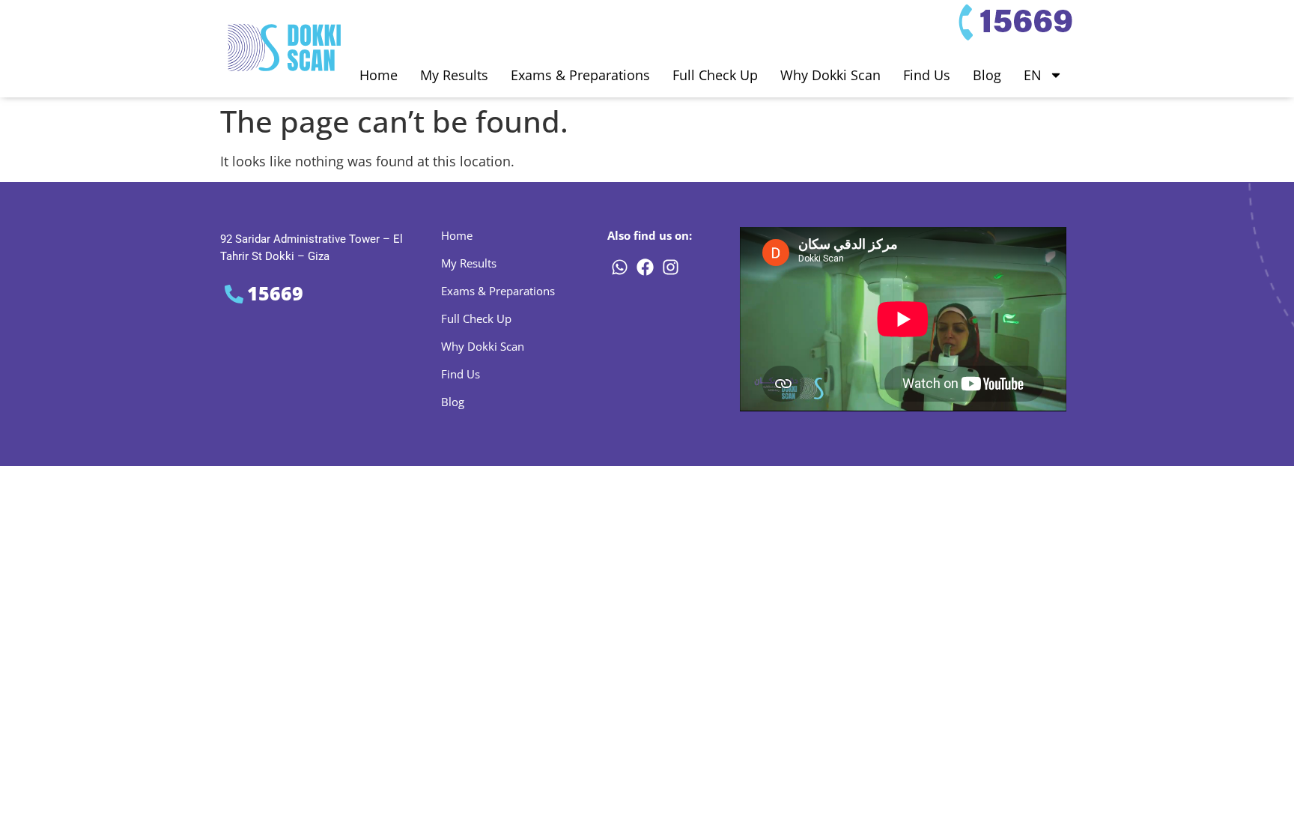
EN (1033, 75)
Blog (987, 75)
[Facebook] (645, 267)
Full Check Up (715, 75)
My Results (454, 75)
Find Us (926, 75)
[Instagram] (670, 267)
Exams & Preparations (580, 75)
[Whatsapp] (619, 267)
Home (378, 75)
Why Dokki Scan (830, 75)
